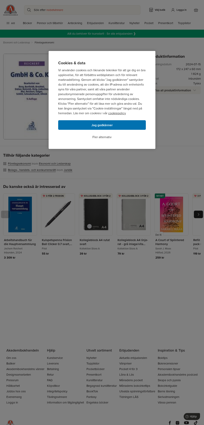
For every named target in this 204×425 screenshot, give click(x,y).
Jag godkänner (102, 125)
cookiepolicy (117, 113)
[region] (102, 100)
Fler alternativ (102, 137)
